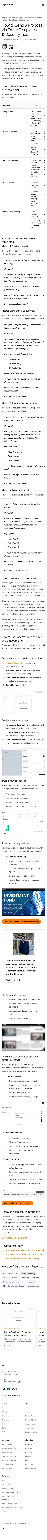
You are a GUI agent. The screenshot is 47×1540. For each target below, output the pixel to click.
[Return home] (7, 4)
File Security (30, 1282)
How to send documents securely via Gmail (24, 1250)
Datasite (28, 1456)
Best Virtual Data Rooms (10, 1492)
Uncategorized (33, 1286)
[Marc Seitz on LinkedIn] (12, 48)
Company (28, 1408)
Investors (36, 1278)
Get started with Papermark (14, 1238)
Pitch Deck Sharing (8, 1464)
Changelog (29, 1412)
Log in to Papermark (14, 663)
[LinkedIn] (19, 980)
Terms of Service (31, 1420)
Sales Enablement (10, 1278)
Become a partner (31, 1432)
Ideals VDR (29, 1448)
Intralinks (28, 1452)
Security (5, 1424)
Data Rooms (13, 1274)
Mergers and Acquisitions (12, 1282)
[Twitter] (4, 1389)
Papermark (6, 1408)
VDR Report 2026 (8, 1488)
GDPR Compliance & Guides (13, 1286)
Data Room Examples (9, 1503)
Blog (3, 18)
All (4, 1274)
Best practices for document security (22, 1258)
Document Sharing (15, 18)
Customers (29, 1428)
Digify (27, 1460)
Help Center (6, 1484)
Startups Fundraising (9, 1460)
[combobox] (6, 1528)
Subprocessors (30, 1424)
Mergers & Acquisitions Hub (12, 1507)
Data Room (6, 1416)
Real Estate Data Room (10, 1448)
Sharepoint (29, 1464)
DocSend (28, 1444)
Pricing (4, 1412)
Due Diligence (7, 1452)
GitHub (4, 1428)
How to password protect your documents (24, 1254)
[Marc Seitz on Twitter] (9, 48)
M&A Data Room (7, 1444)
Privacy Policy (30, 1416)
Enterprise (5, 1420)
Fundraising (24, 1278)
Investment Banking (9, 1456)
